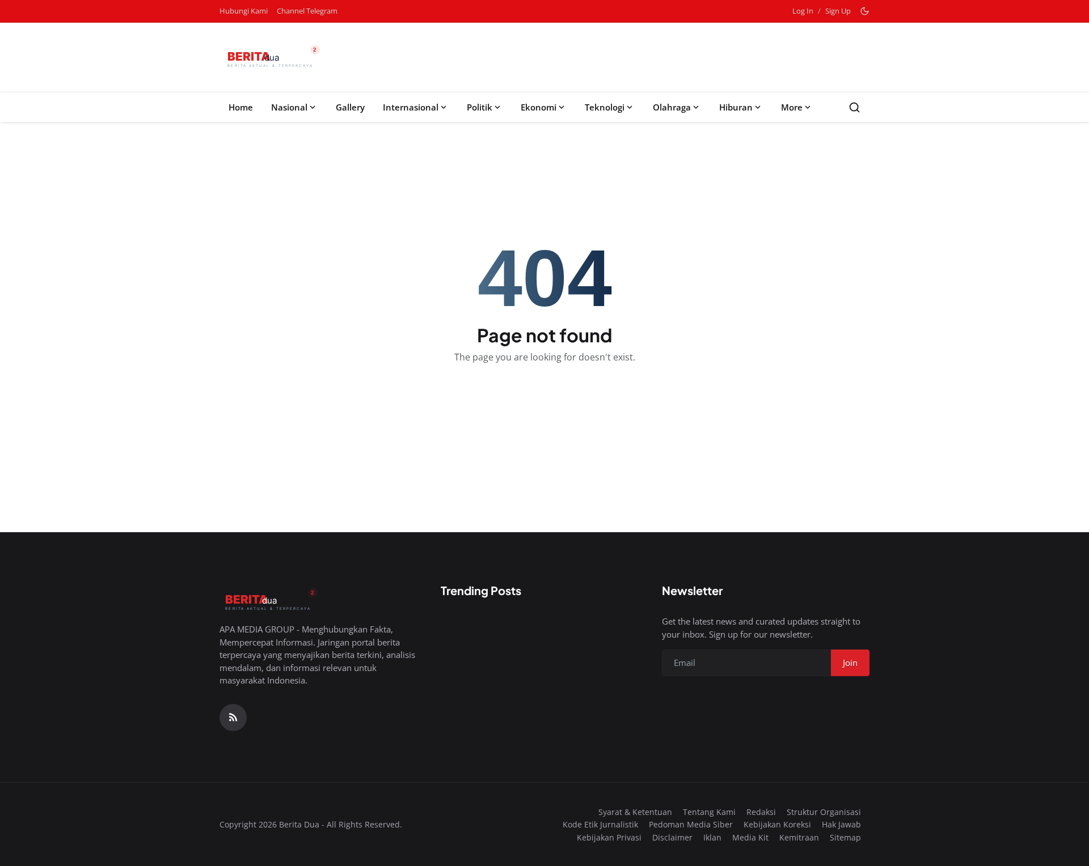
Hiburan (736, 107)
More (792, 107)
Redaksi (761, 811)
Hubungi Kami (244, 11)
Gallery (350, 107)
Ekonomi (538, 107)
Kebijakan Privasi (609, 837)
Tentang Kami (709, 811)
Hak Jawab (841, 824)
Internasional (410, 107)
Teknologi (604, 107)
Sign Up (838, 11)
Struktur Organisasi (824, 811)
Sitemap (845, 837)
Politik (479, 107)
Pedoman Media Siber (691, 824)
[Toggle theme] (864, 11)
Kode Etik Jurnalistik (600, 824)
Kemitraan (799, 837)
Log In (802, 11)
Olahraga (672, 107)
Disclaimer (672, 837)
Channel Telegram (307, 11)
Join (850, 662)
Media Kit (750, 837)
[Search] (854, 107)
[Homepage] (273, 57)
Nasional (289, 107)
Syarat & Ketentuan (635, 811)
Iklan (712, 837)
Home (241, 107)
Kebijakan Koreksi (777, 824)
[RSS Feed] (233, 717)
